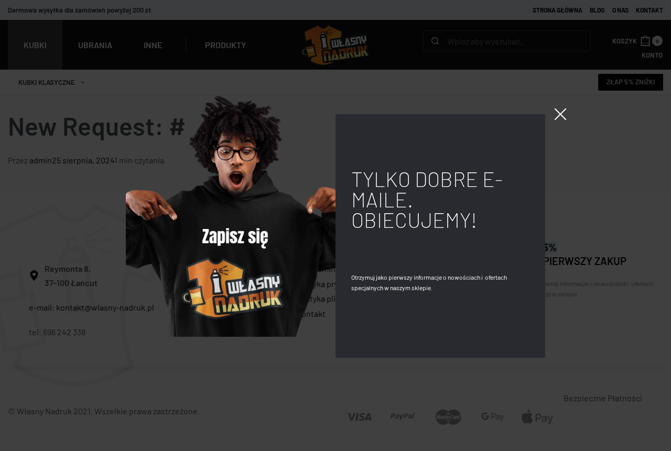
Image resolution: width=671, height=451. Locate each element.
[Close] (560, 114)
